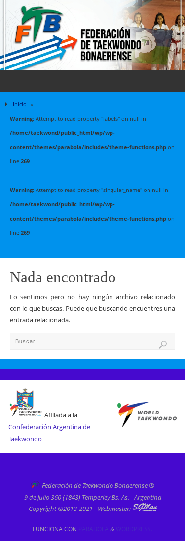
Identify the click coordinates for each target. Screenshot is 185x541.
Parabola (93, 529)
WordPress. (134, 529)
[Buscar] (163, 345)
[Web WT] (147, 425)
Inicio (20, 104)
